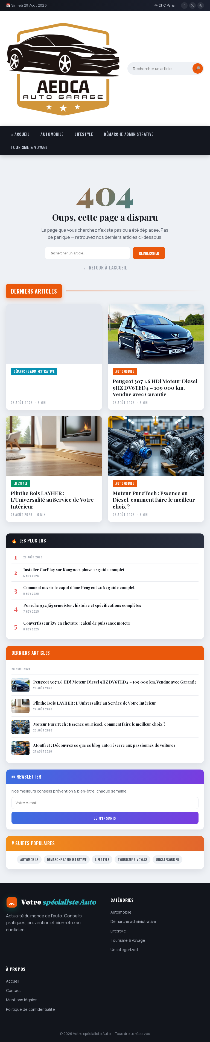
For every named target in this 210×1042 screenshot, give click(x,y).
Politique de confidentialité (30, 1009)
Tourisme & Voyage (29, 147)
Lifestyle (84, 134)
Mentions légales (21, 999)
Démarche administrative (128, 134)
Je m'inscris (105, 818)
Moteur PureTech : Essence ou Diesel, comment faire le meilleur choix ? (154, 500)
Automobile (52, 134)
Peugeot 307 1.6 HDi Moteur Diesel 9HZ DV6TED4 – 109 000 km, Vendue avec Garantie (155, 388)
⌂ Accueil (20, 134)
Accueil (12, 981)
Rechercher (149, 253)
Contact (13, 990)
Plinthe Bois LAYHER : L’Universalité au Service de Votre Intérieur (52, 500)
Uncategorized (167, 859)
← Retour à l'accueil (105, 267)
